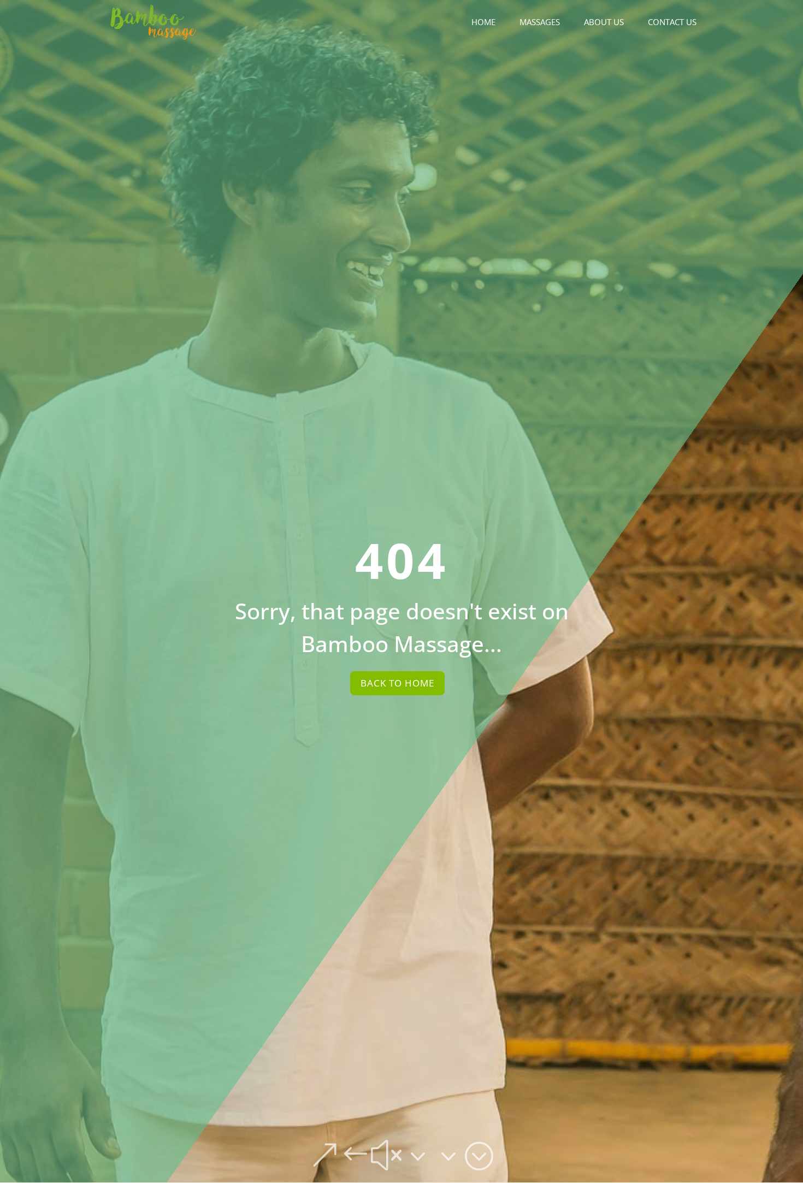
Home (483, 22)
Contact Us (672, 22)
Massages (539, 22)
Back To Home (397, 683)
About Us (604, 22)
